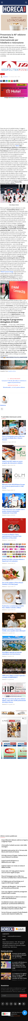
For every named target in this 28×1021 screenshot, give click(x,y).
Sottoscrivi (23, 995)
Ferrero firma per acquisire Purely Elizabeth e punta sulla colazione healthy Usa (14, 913)
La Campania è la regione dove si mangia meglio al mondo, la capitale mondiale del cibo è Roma (19, 976)
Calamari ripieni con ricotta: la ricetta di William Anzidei (13, 866)
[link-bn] (14, 22)
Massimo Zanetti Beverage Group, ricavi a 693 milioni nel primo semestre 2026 (13, 907)
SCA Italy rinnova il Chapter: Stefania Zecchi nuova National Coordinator (14, 856)
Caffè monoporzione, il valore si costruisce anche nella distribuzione (14, 897)
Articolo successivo (13, 385)
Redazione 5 (4, 633)
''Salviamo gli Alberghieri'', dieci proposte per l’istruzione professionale (13, 887)
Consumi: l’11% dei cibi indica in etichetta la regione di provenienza (14, 381)
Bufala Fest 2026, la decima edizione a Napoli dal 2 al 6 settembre (13, 560)
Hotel (17, 145)
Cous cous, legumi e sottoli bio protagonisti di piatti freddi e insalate (14, 892)
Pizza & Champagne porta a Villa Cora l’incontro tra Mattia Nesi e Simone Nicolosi (13, 438)
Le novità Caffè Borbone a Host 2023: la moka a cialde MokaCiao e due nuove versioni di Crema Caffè (19, 965)
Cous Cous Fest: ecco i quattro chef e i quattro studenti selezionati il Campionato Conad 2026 (13, 511)
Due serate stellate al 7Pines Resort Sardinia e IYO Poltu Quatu (12, 583)
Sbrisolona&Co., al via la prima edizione (14, 387)
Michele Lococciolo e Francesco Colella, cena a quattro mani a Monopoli (13, 629)
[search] (26, 2)
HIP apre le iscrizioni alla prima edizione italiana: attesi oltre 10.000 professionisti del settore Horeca (14, 700)
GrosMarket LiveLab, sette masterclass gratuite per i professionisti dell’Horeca (12, 902)
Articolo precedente (15, 378)
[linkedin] (15, 1004)
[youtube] (19, 1004)
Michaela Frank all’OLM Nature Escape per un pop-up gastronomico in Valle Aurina (13, 486)
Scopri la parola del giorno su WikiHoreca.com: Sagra (10, 861)
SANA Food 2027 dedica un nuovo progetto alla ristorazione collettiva (12, 462)
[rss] (24, 1004)
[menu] (2, 2)
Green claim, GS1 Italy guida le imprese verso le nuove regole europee (12, 871)
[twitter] (7, 1004)
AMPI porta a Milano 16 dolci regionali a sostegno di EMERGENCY (13, 676)
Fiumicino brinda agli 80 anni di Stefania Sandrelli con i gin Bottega (19, 955)
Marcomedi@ (17, 1016)
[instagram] (11, 1004)
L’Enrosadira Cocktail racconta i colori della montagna (14, 845)
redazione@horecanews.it (14, 936)
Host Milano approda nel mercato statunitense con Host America (12, 653)
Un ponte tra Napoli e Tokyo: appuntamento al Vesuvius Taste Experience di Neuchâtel (11, 536)
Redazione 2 (4, 442)
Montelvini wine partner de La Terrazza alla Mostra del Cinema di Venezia (14, 851)
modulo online (12, 371)
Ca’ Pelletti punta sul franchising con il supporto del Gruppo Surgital (12, 882)
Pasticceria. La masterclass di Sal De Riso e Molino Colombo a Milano (13, 606)
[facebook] (3, 1004)
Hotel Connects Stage (7, 271)
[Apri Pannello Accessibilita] (24, 1012)
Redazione (3, 405)
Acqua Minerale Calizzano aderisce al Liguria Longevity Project (14, 840)
